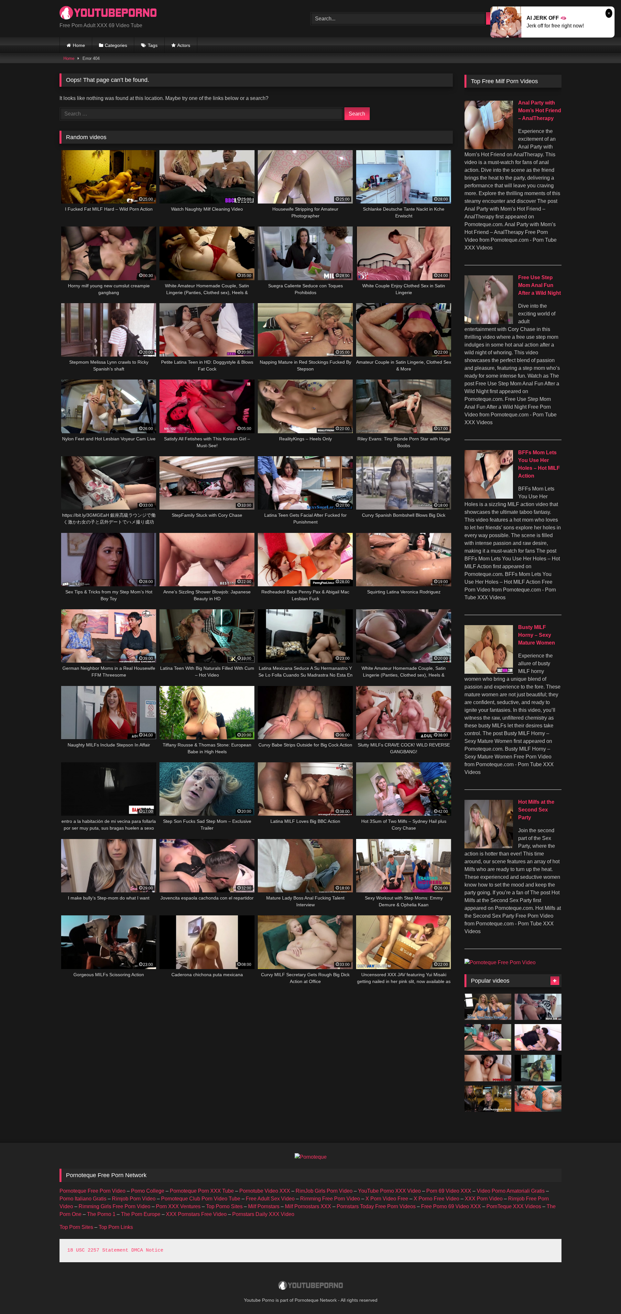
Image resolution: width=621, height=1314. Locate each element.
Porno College (147, 1191)
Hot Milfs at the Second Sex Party (536, 809)
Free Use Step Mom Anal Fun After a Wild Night (539, 285)
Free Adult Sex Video (270, 1198)
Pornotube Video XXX (264, 1191)
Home (79, 45)
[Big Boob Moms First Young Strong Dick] (538, 1068)
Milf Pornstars (263, 1206)
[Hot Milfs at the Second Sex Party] (488, 846)
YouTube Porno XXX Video (389, 1191)
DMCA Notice (147, 1250)
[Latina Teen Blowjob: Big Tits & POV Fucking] (487, 1068)
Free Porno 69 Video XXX (451, 1206)
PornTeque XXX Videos (513, 1206)
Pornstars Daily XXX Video (263, 1214)
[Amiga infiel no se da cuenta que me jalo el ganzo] (487, 1037)
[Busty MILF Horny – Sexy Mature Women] (488, 672)
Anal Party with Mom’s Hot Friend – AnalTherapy (539, 110)
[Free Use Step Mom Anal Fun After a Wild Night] (488, 322)
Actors (183, 45)
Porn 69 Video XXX (448, 1191)
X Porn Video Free (386, 1198)
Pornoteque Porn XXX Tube (202, 1191)
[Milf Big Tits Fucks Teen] (538, 1037)
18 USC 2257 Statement (97, 1250)
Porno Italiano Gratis (83, 1198)
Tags (153, 45)
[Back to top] (601, 1294)
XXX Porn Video (484, 1198)
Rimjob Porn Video (134, 1198)
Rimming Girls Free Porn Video (114, 1206)
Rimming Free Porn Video (330, 1198)
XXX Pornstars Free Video (196, 1214)
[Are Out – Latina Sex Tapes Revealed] (538, 1007)
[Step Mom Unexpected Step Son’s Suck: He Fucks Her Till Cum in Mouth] (538, 1099)
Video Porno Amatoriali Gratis (511, 1191)
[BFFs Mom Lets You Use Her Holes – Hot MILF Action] (488, 497)
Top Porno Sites (224, 1206)
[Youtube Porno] (108, 13)
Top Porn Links (116, 1227)
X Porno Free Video (436, 1198)
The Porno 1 (101, 1214)
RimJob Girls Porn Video (324, 1191)
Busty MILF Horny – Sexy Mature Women (536, 635)
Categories (116, 45)
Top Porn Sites (76, 1227)
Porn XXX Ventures (178, 1206)
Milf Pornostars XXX (308, 1206)
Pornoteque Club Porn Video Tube (200, 1198)
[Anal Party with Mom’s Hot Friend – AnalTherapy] (488, 147)
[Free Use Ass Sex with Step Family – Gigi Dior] (487, 1007)
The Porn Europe (140, 1214)
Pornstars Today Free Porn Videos (376, 1206)
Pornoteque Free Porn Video (92, 1191)
